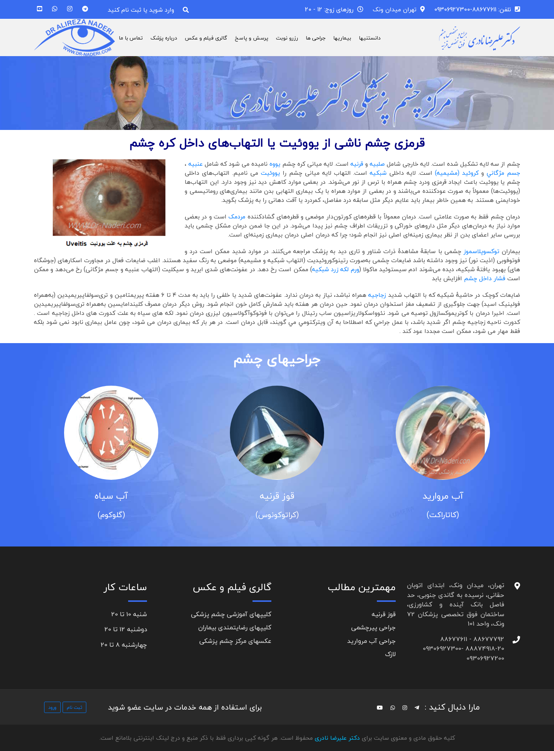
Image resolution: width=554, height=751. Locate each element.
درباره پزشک (163, 38)
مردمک (235, 216)
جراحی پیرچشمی (373, 627)
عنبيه (195, 164)
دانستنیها (370, 38)
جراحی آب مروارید (371, 640)
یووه (274, 164)
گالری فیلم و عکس (206, 38)
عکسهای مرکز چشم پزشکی (235, 640)
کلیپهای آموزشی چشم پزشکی (231, 614)
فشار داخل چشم (484, 278)
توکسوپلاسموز (483, 251)
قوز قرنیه (277, 496)
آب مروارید (442, 496)
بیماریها (342, 38)
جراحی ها (316, 38)
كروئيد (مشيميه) (458, 173)
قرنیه (356, 164)
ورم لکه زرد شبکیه (335, 269)
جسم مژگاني (503, 173)
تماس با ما (131, 38)
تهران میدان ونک (394, 9)
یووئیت (270, 173)
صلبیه (378, 164)
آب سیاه (111, 496)
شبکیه (378, 173)
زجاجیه (378, 295)
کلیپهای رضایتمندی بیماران (234, 627)
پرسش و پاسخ (251, 38)
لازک (390, 654)
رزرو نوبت (287, 38)
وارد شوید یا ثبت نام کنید (141, 10)
